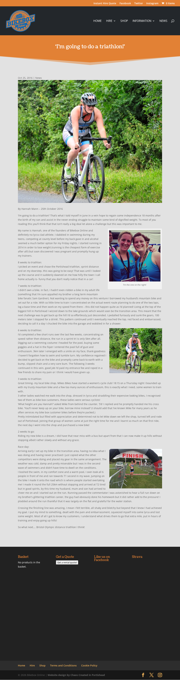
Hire (109, 21)
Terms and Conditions (63, 665)
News (163, 21)
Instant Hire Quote (105, 3)
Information (142, 21)
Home (97, 21)
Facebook (125, 3)
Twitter (138, 3)
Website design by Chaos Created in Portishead (76, 675)
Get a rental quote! (67, 562)
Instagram (152, 3)
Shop (124, 21)
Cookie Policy (89, 665)
